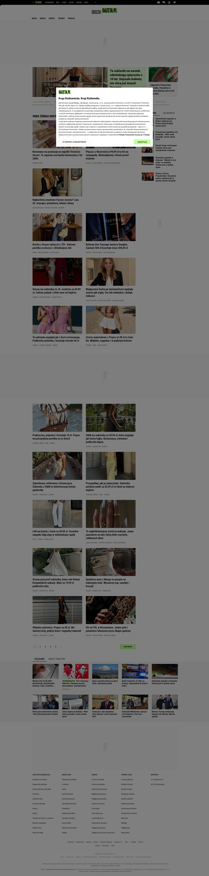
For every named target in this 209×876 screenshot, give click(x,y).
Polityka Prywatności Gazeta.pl (130, 135)
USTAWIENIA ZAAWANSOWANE (74, 142)
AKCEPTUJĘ (142, 142)
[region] (104, 117)
